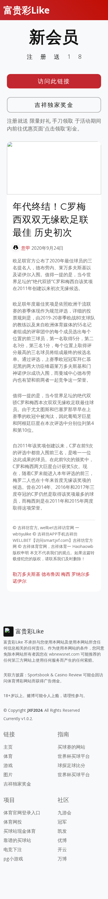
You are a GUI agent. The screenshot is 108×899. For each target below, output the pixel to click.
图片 (8, 774)
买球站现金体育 (19, 831)
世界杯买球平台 (74, 756)
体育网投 (12, 822)
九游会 (64, 812)
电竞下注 (12, 849)
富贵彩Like (26, 10)
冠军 (62, 822)
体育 (8, 756)
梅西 (65, 574)
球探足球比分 (71, 765)
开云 (62, 849)
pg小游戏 (13, 859)
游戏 (8, 765)
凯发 (62, 831)
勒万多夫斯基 (26, 574)
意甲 (25, 248)
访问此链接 (54, 81)
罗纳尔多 (80, 574)
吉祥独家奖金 (54, 105)
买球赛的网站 (71, 747)
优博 (62, 840)
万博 (62, 859)
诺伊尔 (19, 581)
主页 (8, 747)
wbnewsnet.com (64, 654)
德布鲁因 (50, 574)
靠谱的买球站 (17, 840)
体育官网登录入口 (21, 812)
